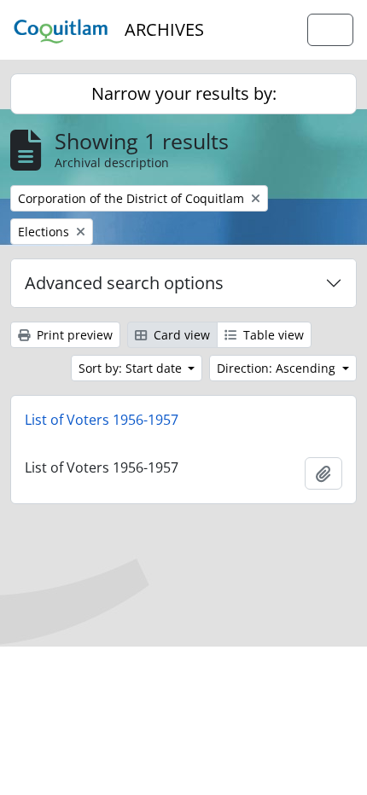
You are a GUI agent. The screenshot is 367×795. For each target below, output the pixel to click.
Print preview (73, 335)
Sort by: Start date (132, 368)
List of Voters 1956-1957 (101, 419)
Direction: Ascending (278, 368)
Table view (272, 335)
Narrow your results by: (184, 93)
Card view (180, 335)
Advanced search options (124, 282)
